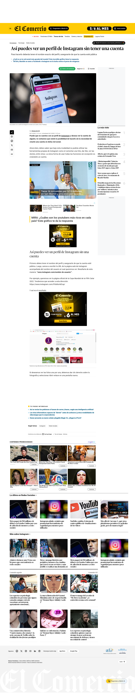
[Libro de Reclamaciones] (122, 651)
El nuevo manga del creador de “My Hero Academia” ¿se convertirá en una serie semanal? (83, 597)
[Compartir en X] (12, 145)
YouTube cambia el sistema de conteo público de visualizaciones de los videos (83, 523)
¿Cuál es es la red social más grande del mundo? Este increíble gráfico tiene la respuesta (46, 59)
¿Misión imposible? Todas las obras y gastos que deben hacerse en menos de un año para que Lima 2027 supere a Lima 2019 (109, 164)
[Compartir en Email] (12, 150)
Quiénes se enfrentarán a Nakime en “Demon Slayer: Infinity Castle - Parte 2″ (53, 632)
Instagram (42, 426)
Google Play (73, 651)
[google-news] (39, 651)
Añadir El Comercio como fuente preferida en (109, 43)
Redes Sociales (53, 426)
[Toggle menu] (10, 28)
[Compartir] (12, 132)
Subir (121, 661)
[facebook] (17, 651)
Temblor (67, 36)
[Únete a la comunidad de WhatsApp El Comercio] (67, 68)
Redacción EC (36, 131)
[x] (21, 651)
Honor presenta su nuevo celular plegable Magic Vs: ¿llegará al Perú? (55, 418)
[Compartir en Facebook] (12, 141)
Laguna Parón (99, 36)
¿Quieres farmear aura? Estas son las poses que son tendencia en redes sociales (23, 562)
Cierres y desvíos (76, 36)
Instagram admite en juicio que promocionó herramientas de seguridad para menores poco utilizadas (52, 524)
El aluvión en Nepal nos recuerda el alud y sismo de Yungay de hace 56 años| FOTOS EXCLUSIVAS (109, 146)
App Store (62, 651)
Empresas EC (88, 36)
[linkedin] (35, 651)
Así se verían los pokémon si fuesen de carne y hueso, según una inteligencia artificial (61, 409)
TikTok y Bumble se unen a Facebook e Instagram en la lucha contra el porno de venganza (46, 61)
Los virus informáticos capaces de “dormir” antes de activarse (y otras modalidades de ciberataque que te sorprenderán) (62, 414)
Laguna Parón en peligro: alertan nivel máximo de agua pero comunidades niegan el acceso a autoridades (109, 135)
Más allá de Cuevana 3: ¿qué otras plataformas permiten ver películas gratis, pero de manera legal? (114, 523)
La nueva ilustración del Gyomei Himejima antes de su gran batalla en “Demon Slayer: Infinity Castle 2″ (53, 598)
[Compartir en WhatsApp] (12, 136)
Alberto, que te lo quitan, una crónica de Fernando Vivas (108, 155)
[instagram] (26, 651)
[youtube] (30, 651)
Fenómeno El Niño (46, 36)
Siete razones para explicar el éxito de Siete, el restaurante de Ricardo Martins (108, 175)
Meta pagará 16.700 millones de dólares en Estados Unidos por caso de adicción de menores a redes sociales (23, 524)
